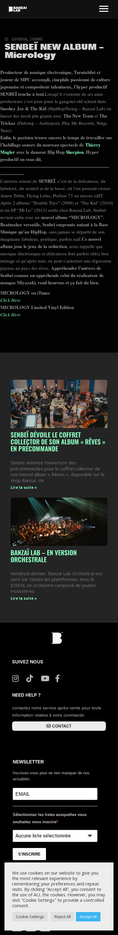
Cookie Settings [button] (30, 916)
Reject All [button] (62, 916)
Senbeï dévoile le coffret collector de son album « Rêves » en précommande (58, 441)
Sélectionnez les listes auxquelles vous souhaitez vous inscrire (50, 818)
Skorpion (75, 152)
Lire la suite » (24, 487)
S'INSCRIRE (29, 854)
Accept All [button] (88, 916)
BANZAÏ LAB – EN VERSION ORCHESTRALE (44, 556)
